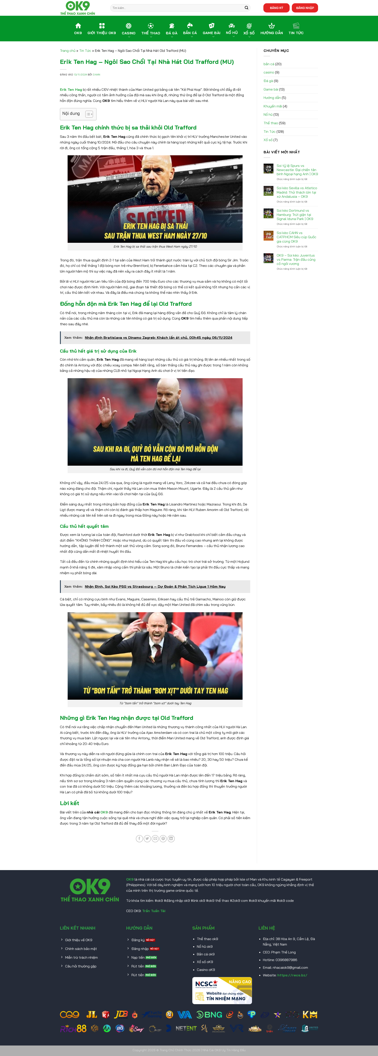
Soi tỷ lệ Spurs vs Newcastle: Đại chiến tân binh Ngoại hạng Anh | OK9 (297, 170)
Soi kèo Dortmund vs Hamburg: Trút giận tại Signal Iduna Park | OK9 (295, 214)
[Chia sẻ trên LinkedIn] (171, 838)
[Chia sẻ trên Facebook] (139, 838)
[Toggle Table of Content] (87, 114)
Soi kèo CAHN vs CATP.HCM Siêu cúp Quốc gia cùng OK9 (296, 237)
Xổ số (268, 140)
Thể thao (271, 123)
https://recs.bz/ (292, 975)
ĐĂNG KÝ (276, 8)
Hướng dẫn (272, 97)
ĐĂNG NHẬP (305, 8)
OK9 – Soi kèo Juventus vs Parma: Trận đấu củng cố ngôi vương (296, 259)
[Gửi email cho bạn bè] (155, 838)
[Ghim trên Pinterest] (163, 838)
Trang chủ (67, 50)
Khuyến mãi (273, 106)
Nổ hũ (268, 114)
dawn (96, 74)
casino (269, 72)
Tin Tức (85, 50)
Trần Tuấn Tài (153, 911)
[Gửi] (246, 8)
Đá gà (268, 81)
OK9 (130, 879)
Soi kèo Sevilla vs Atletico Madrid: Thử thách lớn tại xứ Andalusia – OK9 (297, 192)
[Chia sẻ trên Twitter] (147, 838)
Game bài (271, 89)
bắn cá (269, 64)
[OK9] (82, 8)
